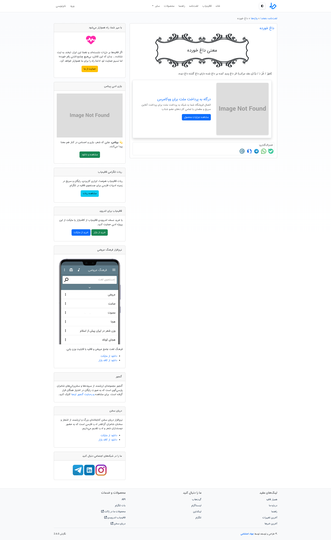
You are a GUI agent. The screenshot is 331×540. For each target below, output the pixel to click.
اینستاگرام (196, 506)
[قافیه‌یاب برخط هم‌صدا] (272, 6)
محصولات (169, 6)
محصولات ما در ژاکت (115, 512)
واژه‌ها (254, 18)
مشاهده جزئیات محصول (196, 117)
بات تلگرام (120, 506)
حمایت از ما (90, 69)
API (124, 500)
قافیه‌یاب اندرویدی (116, 518)
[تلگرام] (256, 151)
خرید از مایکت (81, 232)
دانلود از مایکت (109, 356)
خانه (218, 6)
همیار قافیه (271, 500)
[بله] (270, 151)
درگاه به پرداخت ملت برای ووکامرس (184, 99)
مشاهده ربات (90, 193)
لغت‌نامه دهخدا (268, 18)
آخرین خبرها (271, 524)
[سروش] (249, 151)
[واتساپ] (263, 151)
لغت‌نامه (193, 6)
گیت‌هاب (196, 500)
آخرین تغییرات (269, 518)
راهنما (182, 6)
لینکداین (197, 512)
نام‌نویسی (61, 6)
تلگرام (198, 518)
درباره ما (273, 506)
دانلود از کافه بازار (107, 360)
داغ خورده (267, 28)
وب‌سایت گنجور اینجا (83, 394)
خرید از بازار (100, 232)
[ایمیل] (242, 151)
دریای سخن (119, 524)
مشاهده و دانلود (90, 155)
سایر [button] (157, 6)
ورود (72, 6)
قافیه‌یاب (207, 6)
